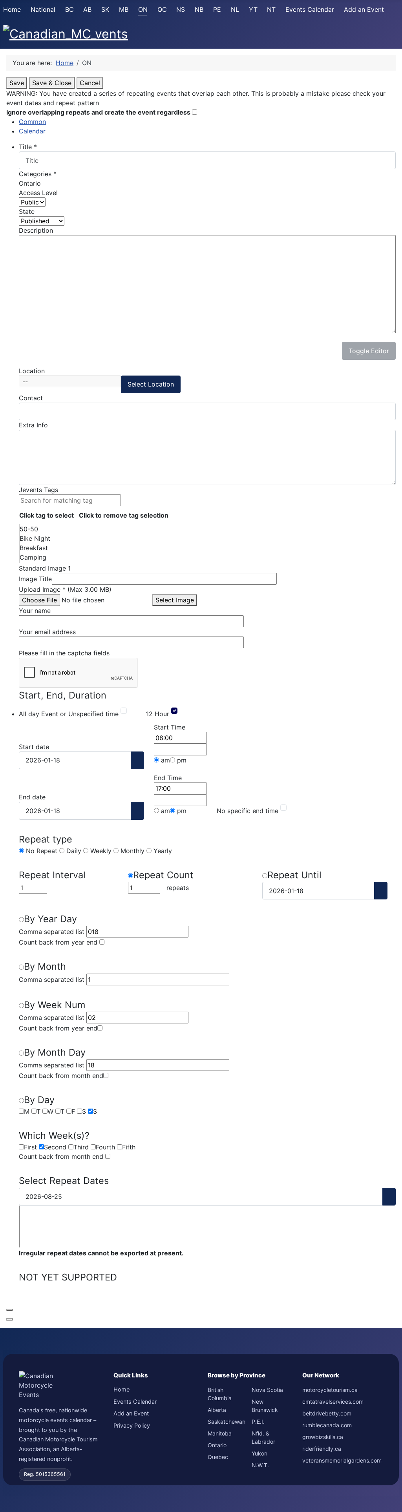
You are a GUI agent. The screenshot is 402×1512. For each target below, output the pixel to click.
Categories (38, 174)
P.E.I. (258, 1421)
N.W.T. (260, 1465)
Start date (34, 747)
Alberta (217, 1409)
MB (123, 9)
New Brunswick (265, 1405)
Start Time (169, 727)
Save (16, 83)
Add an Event (364, 9)
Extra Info (33, 425)
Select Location (151, 384)
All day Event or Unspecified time (69, 714)
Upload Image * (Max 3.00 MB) (65, 589)
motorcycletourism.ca (330, 1389)
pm (180, 760)
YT (253, 9)
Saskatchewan (226, 1421)
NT (271, 9)
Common (32, 122)
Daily (72, 851)
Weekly (99, 851)
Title (28, 147)
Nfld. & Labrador (263, 1437)
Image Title (35, 579)
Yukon (259, 1453)
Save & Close (51, 83)
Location (32, 371)
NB (199, 9)
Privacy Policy (131, 1425)
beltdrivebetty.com (326, 1413)
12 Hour (157, 714)
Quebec (218, 1457)
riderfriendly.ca (321, 1448)
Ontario (217, 1445)
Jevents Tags (38, 490)
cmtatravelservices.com (333, 1401)
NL (235, 9)
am (164, 760)
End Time (168, 778)
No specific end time (247, 811)
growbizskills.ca (322, 1437)
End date (32, 797)
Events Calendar (309, 9)
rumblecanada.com (327, 1425)
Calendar (32, 131)
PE (217, 9)
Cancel (90, 83)
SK (105, 9)
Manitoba (220, 1433)
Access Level (38, 193)
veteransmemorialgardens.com (342, 1460)
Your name (35, 611)
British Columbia (220, 1393)
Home (12, 9)
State (27, 211)
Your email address (47, 632)
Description (36, 230)
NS (180, 9)
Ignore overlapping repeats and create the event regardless (99, 112)
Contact (31, 398)
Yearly (162, 851)
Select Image (174, 600)
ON (143, 9)
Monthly (131, 851)
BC (69, 9)
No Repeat (40, 851)
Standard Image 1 (45, 568)
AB (87, 9)
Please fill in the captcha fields (64, 653)
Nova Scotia (267, 1389)
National (43, 9)
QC (162, 9)
